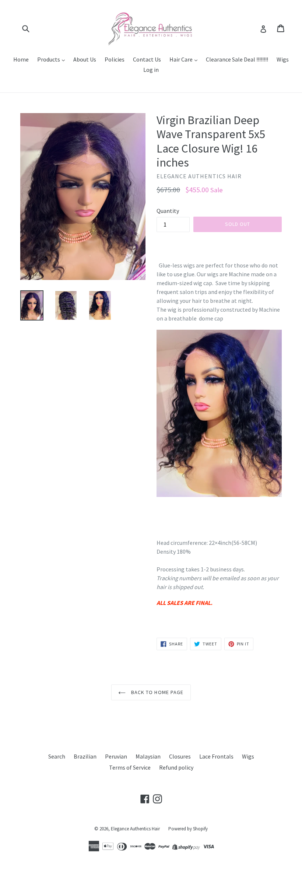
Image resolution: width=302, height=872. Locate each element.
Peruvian (116, 756)
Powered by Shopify (188, 829)
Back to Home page (156, 692)
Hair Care (181, 59)
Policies (114, 59)
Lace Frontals (216, 756)
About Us (84, 59)
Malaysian (148, 756)
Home (21, 59)
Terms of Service (130, 767)
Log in (151, 69)
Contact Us (147, 59)
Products (49, 59)
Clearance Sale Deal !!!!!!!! (237, 59)
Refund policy (176, 767)
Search (56, 756)
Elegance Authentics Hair (135, 829)
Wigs (283, 59)
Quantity (168, 210)
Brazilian (85, 756)
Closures (180, 756)
